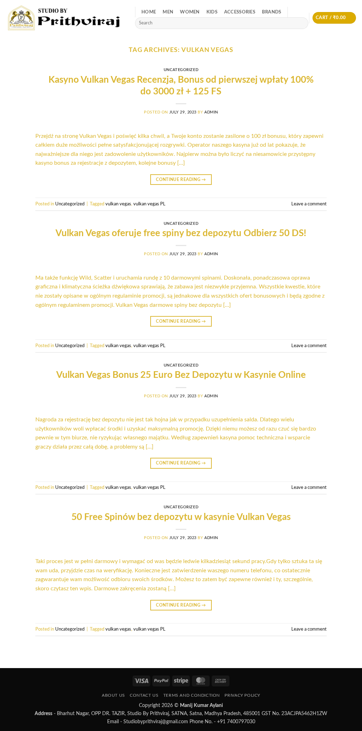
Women (189, 12)
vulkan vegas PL (149, 204)
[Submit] (302, 23)
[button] (334, 18)
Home (148, 12)
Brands (271, 12)
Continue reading (181, 179)
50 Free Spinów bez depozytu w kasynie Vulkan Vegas (181, 517)
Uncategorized (181, 70)
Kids (211, 12)
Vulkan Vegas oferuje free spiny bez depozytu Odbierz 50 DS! (181, 233)
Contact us (144, 695)
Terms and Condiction (191, 695)
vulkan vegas (118, 204)
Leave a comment (309, 204)
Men (168, 12)
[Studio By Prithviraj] (64, 18)
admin (211, 112)
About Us (113, 695)
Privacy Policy (242, 695)
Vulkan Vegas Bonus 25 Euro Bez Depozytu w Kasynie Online (181, 375)
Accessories (239, 12)
